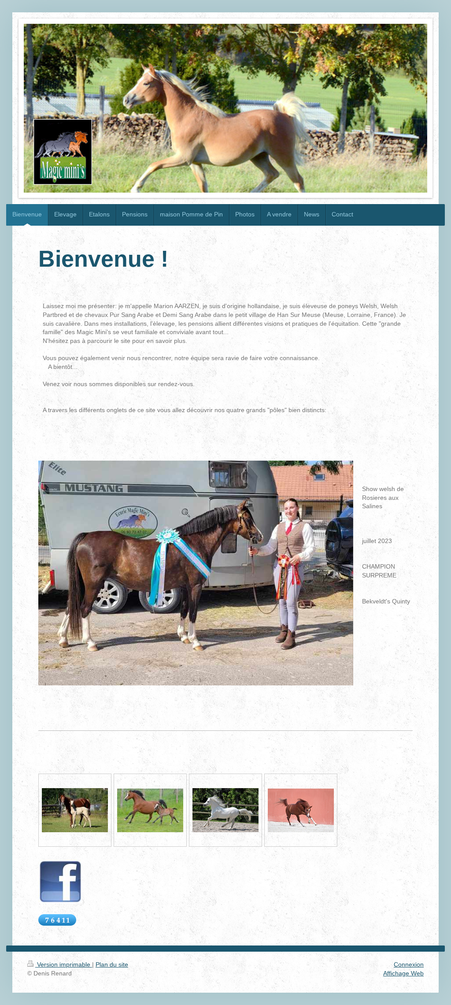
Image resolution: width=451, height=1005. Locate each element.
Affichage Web (403, 973)
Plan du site (112, 964)
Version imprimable (63, 964)
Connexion (409, 964)
